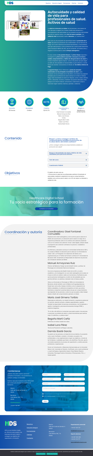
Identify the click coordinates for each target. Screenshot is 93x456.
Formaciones (66, 3)
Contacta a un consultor (46, 209)
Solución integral (57, 3)
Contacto (80, 3)
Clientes (74, 3)
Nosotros (48, 3)
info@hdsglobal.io (15, 402)
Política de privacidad (52, 453)
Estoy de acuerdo (41, 453)
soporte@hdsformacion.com (79, 442)
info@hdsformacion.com (77, 430)
